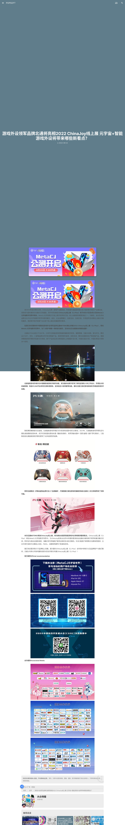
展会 (33, 787)
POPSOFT (10, 3)
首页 (24, 790)
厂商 (28, 787)
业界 (30, 790)
